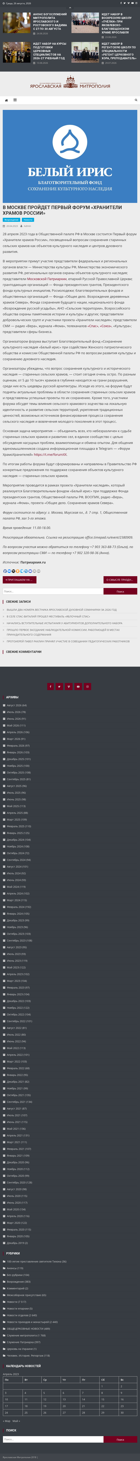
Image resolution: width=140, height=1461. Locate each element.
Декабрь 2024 (15, 839)
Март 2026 (13, 739)
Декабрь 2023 (15, 920)
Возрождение (11, 219)
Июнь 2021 (14, 1122)
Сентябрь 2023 (16, 940)
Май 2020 (13, 1209)
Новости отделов (17, 1315)
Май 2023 (13, 967)
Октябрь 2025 (15, 772)
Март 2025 (13, 819)
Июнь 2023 (14, 960)
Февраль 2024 (15, 907)
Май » (16, 1421)
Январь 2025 (15, 833)
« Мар (6, 1421)
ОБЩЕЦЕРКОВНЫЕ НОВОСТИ (25, 1328)
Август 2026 (14, 705)
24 (6, 1412)
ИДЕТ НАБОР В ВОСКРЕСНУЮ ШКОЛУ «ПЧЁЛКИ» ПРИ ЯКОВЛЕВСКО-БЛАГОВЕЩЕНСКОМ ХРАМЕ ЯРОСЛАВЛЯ (116, 23)
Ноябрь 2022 (15, 1007)
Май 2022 (13, 1048)
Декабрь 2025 (15, 759)
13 (64, 1399)
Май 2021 (13, 1128)
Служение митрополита (22, 1335)
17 (6, 1406)
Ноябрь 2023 (15, 927)
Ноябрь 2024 (15, 846)
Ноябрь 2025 (15, 765)
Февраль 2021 (15, 1149)
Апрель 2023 (15, 974)
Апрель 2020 (15, 1216)
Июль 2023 (14, 954)
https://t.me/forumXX (50, 454)
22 (102, 1406)
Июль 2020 (14, 1196)
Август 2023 (14, 947)
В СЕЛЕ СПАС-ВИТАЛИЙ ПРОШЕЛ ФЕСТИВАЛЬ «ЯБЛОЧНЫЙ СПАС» (48, 616)
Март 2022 (13, 1061)
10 (6, 1399)
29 (102, 1412)
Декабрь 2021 (15, 1081)
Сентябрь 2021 (16, 1102)
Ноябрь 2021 (15, 1088)
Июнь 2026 (14, 718)
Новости (28, 219)
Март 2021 (13, 1142)
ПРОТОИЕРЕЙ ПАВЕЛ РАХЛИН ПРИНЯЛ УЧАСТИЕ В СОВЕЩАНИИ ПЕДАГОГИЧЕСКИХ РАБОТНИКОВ (68, 641)
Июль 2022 (14, 1034)
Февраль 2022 (15, 1068)
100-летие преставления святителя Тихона (34, 1261)
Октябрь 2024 (15, 853)
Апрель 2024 (15, 893)
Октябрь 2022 (15, 1014)
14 (83, 1399)
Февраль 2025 (15, 826)
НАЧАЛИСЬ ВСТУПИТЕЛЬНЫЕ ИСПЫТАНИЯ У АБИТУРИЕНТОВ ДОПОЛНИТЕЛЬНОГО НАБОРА (64, 623)
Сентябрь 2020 (16, 1182)
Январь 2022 (15, 1075)
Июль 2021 (14, 1115)
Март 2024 (13, 900)
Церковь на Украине (20, 1349)
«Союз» (106, 326)
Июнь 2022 (14, 1041)
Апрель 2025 (15, 813)
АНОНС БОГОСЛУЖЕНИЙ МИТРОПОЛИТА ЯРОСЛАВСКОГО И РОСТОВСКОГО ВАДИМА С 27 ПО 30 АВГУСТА (50, 22)
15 (102, 1399)
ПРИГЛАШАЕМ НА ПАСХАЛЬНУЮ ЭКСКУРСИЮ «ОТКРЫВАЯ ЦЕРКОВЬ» (21, 579)
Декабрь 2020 (15, 1162)
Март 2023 (13, 981)
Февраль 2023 (15, 987)
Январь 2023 (15, 994)
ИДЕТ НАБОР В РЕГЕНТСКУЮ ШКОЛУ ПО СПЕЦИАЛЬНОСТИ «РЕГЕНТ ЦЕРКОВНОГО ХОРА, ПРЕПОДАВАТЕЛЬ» (119, 51)
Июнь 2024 (14, 880)
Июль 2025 (14, 792)
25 (26, 1412)
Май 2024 (13, 886)
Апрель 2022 (15, 1054)
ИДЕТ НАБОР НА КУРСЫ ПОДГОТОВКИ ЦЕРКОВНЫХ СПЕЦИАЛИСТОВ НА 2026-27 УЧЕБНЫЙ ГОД (49, 51)
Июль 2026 (14, 712)
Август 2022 (14, 1028)
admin (27, 226)
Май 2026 (13, 725)
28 (83, 1412)
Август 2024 (14, 866)
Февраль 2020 (15, 1229)
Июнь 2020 (14, 1202)
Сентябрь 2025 (16, 779)
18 (26, 1406)
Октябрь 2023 (15, 933)
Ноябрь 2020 (15, 1169)
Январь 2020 (15, 1236)
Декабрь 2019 (15, 1243)
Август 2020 (14, 1189)
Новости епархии (18, 1308)
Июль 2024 (14, 873)
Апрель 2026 (15, 732)
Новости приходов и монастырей (28, 1322)
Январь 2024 (15, 913)
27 (64, 1412)
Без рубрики (15, 1275)
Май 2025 (13, 806)
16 (122, 1399)
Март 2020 (13, 1222)
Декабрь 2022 (15, 1001)
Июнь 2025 (14, 799)
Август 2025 (14, 786)
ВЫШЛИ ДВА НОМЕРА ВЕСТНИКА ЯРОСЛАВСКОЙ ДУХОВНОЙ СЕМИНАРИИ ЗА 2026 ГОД (62, 609)
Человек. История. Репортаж (25, 1355)
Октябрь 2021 (15, 1095)
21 (83, 1406)
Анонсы (12, 1268)
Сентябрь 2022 (16, 1021)
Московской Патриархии (47, 279)
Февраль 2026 (15, 745)
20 (64, 1406)
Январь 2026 (15, 752)
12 (44, 1399)
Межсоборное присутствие (24, 1295)
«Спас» (93, 326)
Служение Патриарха (20, 1342)
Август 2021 (14, 1108)
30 (122, 1412)
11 (26, 1399)
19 (44, 1406)
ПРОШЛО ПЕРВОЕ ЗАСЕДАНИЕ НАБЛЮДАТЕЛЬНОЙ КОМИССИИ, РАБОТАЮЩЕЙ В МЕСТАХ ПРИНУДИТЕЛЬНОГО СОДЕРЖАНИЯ (63, 632)
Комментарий (15, 1288)
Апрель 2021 (15, 1135)
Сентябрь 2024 (16, 860)
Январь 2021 (15, 1155)
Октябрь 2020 (15, 1175)
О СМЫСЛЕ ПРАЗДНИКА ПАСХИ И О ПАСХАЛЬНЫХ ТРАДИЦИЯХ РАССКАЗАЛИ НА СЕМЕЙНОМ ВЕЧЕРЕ (121, 579)
